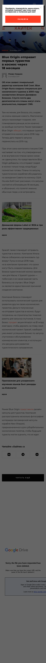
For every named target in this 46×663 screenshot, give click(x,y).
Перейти (23, 19)
